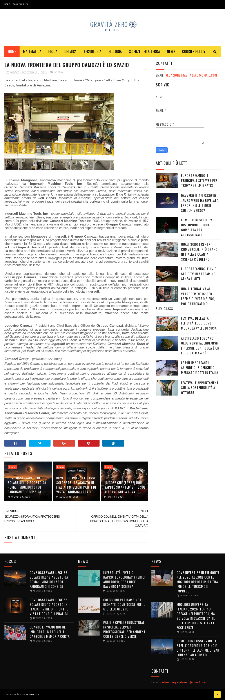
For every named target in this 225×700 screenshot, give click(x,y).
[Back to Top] (217, 694)
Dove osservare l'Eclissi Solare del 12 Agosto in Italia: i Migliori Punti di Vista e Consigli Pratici (76, 484)
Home (7, 4)
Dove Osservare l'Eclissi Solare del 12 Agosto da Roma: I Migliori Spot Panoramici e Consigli (27, 484)
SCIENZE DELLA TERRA (144, 51)
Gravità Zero (33, 694)
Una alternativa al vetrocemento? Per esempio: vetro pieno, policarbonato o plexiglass (185, 298)
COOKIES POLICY (20, 4)
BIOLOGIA (115, 51)
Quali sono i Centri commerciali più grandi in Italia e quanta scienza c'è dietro (200, 252)
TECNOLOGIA (93, 51)
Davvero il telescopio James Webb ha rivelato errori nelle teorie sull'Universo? (200, 203)
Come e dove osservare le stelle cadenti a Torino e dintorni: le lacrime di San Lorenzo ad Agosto (198, 647)
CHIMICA (70, 51)
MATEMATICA (32, 51)
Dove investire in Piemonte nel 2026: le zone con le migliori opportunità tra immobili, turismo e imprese (198, 581)
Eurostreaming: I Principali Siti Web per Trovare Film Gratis (199, 180)
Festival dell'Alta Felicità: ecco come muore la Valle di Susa (199, 323)
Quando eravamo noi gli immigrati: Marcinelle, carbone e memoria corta (50, 632)
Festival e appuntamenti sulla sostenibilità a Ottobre (200, 387)
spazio (58, 72)
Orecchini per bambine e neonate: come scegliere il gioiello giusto (124, 604)
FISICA (52, 51)
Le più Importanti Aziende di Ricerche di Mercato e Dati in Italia (199, 367)
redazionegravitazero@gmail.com (191, 75)
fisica (12, 467)
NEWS (171, 51)
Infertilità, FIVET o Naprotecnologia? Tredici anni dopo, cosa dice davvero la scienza (124, 579)
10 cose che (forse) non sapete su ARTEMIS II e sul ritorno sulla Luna (124, 487)
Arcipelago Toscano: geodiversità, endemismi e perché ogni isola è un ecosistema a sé (200, 345)
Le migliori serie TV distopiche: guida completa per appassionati (196, 227)
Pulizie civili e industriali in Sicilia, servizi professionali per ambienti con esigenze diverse (125, 629)
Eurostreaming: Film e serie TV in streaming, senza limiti (199, 273)
